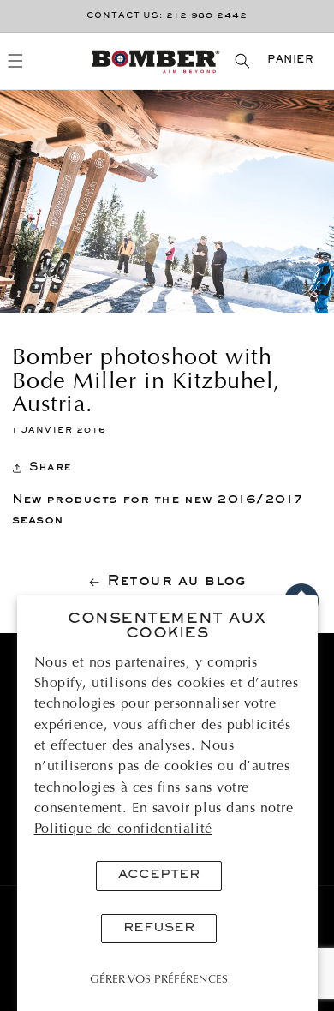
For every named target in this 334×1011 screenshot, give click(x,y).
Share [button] (50, 467)
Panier (290, 60)
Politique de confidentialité (123, 829)
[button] (16, 61)
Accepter (159, 875)
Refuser (158, 928)
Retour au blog (177, 582)
